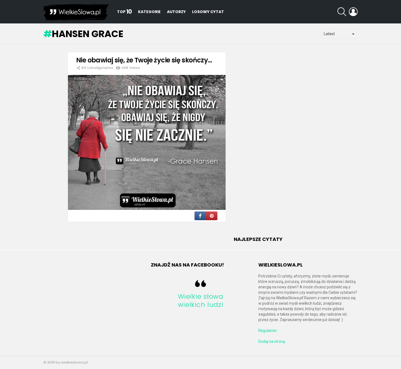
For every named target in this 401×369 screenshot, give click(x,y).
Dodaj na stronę (271, 341)
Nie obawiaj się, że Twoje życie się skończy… (144, 60)
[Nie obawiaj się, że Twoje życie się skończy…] (147, 142)
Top (124, 12)
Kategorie (149, 11)
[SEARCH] (341, 12)
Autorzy (176, 11)
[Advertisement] (275, 145)
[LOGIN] (353, 12)
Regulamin (267, 330)
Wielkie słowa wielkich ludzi (200, 300)
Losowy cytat (208, 11)
